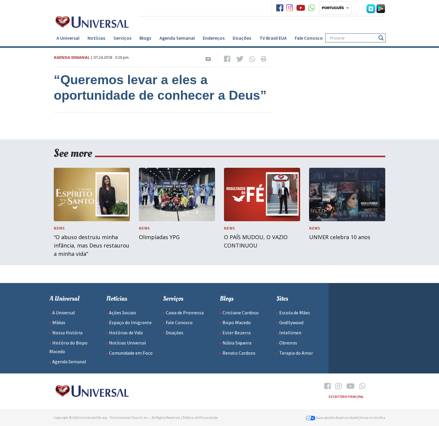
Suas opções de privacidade (336, 417)
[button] (335, 8)
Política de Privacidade (200, 417)
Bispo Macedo (236, 322)
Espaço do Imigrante (130, 322)
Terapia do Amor (296, 353)
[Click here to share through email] (208, 59)
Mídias (58, 322)
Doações (242, 38)
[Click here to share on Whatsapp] (252, 59)
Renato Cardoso (238, 353)
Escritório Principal (346, 397)
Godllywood (291, 322)
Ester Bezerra (236, 333)
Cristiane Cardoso (240, 313)
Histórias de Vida (126, 333)
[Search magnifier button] (381, 38)
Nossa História (67, 333)
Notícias (96, 38)
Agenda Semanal (177, 38)
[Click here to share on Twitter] (239, 59)
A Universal (67, 38)
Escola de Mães (294, 313)
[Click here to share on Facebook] (227, 59)
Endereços (214, 38)
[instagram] (289, 8)
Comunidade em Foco (131, 353)
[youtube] (300, 8)
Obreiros (288, 343)
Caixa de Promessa (185, 313)
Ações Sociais (122, 313)
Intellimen (290, 333)
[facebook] (279, 8)
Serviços (122, 38)
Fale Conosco (309, 38)
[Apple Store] (370, 8)
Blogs (145, 38)
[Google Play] (380, 8)
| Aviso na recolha (372, 417)
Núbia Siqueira (236, 343)
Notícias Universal (127, 343)
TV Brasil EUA (273, 38)
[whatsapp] (311, 8)
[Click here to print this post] (263, 59)
